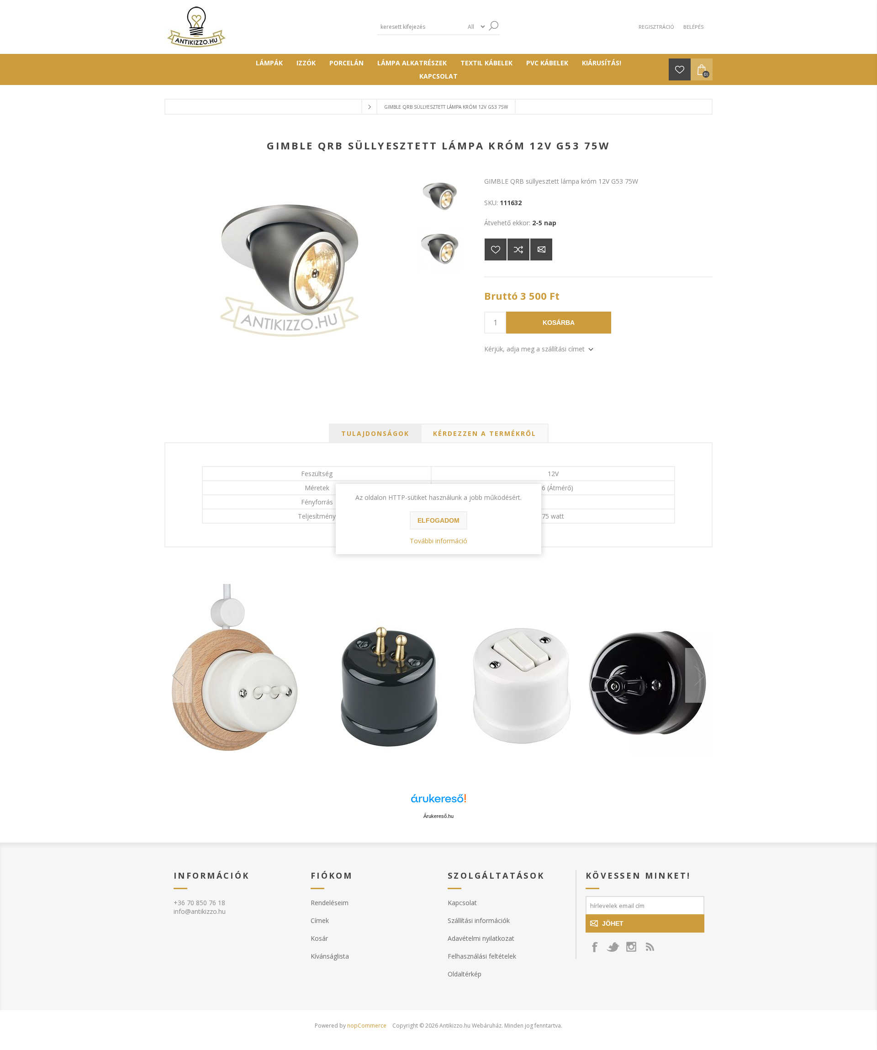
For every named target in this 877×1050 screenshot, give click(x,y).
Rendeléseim (330, 902)
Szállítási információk (479, 920)
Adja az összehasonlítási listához (518, 249)
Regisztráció (656, 26)
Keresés (493, 25)
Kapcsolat (462, 902)
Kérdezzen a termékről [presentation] (484, 433)
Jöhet (612, 923)
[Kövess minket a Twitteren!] (613, 947)
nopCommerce (366, 1025)
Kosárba (559, 322)
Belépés (693, 26)
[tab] (375, 433)
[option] (438, 675)
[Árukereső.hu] (438, 802)
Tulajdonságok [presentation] (375, 433)
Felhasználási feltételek (482, 956)
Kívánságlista (330, 956)
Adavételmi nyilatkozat (481, 938)
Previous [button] (178, 675)
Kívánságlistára (496, 249)
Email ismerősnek (541, 249)
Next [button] (699, 675)
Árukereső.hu (438, 816)
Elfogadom (438, 520)
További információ (438, 540)
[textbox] (420, 26)
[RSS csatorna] (649, 947)
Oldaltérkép (464, 974)
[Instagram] (631, 947)
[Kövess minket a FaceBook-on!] (595, 947)
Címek (320, 920)
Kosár (319, 938)
